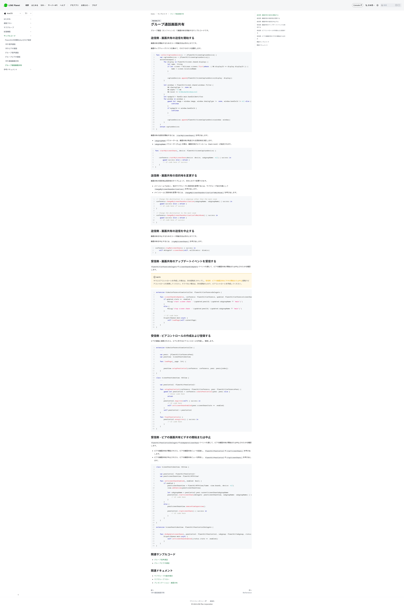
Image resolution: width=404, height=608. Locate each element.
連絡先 (212, 601)
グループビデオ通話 (12, 57)
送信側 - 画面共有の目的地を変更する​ (268, 18)
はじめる (34, 5)
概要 (27, 5)
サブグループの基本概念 (163, 576)
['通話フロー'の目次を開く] (30, 23)
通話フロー (8, 23)
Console (356, 5)
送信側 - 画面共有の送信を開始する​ (267, 15)
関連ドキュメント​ (262, 45)
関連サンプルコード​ (263, 42)
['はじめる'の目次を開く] (30, 19)
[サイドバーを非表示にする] (18, 595)
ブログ (94, 5)
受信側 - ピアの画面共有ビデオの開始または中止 (224, 281)
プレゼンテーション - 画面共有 (166, 583)
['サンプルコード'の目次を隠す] (30, 36)
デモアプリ (74, 5)
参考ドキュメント (10, 69)
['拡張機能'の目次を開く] (30, 32)
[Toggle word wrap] (245, 54)
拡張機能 (7, 31)
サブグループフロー (161, 579)
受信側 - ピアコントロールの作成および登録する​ (271, 32)
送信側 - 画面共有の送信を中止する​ (267, 21)
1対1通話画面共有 (12, 61)
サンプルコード (10, 36)
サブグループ (9, 27)
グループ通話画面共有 (13, 65)
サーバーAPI (52, 5)
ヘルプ (62, 5)
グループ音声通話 (12, 52)
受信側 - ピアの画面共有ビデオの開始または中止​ (271, 37)
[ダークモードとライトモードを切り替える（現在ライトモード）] (377, 5)
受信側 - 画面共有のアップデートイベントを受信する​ (271, 26)
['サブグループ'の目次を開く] (30, 27)
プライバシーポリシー (197, 601)
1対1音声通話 (10, 44)
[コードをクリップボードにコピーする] (249, 54)
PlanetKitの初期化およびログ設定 (18, 40)
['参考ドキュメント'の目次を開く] (30, 69)
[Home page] (153, 14)
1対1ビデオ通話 (11, 48)
